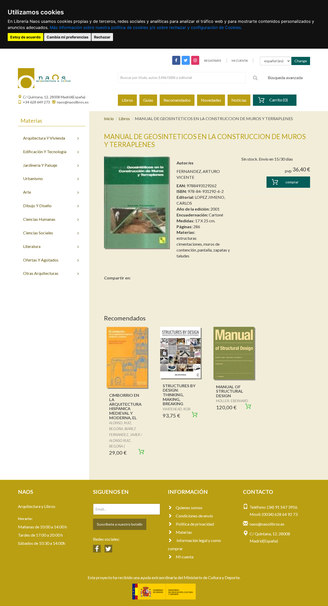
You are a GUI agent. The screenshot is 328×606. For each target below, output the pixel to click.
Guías (148, 100)
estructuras (187, 238)
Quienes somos (189, 507)
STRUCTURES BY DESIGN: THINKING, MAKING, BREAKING (179, 394)
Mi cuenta (184, 556)
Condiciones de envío (194, 515)
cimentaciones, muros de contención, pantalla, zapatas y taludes (203, 250)
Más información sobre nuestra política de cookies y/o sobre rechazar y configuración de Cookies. (146, 27)
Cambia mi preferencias (67, 37)
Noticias (239, 100)
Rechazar (102, 37)
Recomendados (177, 100)
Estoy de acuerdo (25, 37)
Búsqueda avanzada (285, 77)
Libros (127, 100)
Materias (184, 532)
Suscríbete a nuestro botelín (119, 524)
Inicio (109, 118)
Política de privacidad (195, 523)
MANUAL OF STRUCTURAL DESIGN (229, 391)
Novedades (211, 100)
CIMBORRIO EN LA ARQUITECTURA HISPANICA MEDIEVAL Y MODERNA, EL (125, 406)
